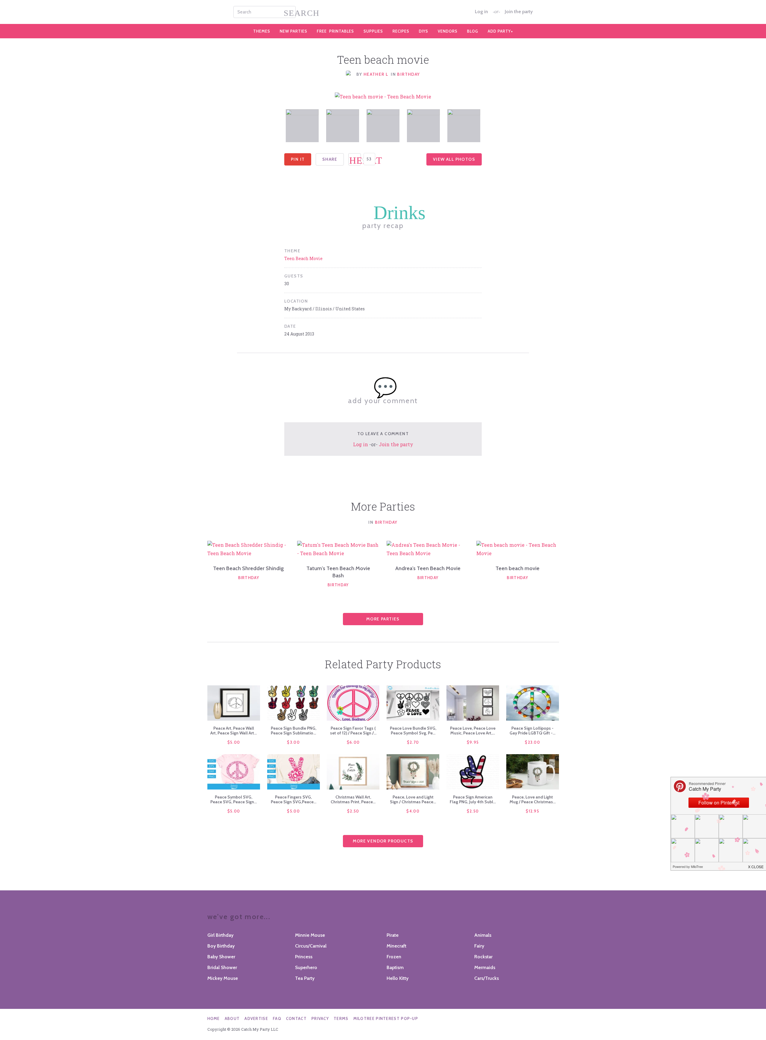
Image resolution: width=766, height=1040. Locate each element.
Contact (296, 1018)
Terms (341, 1018)
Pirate (393, 935)
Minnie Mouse (310, 935)
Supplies (373, 31)
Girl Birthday (220, 935)
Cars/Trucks (486, 978)
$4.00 (413, 811)
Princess (303, 956)
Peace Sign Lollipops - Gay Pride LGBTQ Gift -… (532, 730)
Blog (472, 31)
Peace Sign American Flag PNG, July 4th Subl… (473, 799)
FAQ (277, 1018)
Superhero (306, 967)
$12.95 (532, 811)
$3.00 (293, 742)
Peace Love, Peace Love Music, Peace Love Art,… (473, 730)
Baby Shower (221, 956)
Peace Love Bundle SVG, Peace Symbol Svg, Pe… (413, 730)
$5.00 (233, 742)
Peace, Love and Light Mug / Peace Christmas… (533, 799)
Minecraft (396, 946)
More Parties (383, 619)
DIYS (423, 31)
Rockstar (483, 956)
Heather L (376, 74)
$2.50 (353, 811)
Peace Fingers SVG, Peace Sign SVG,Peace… (293, 799)
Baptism (395, 967)
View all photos (454, 159)
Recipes (401, 31)
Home (213, 1018)
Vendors (448, 31)
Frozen (394, 956)
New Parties (293, 31)
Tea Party (304, 978)
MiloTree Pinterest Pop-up (385, 1018)
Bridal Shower (222, 967)
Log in (481, 11)
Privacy (320, 1018)
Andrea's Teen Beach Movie (427, 568)
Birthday (408, 74)
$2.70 (413, 742)
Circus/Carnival (310, 946)
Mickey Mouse (222, 978)
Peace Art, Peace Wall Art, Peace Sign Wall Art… (233, 730)
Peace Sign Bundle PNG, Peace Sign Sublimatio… (293, 730)
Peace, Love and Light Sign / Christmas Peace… (413, 799)
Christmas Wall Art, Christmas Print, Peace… (353, 799)
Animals (482, 935)
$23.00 (532, 742)
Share (329, 159)
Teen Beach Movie (303, 258)
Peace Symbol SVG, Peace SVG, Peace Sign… (233, 799)
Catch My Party (383, 12)
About (232, 1018)
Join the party (519, 11)
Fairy (479, 946)
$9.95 (473, 742)
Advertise (256, 1018)
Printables (335, 31)
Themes (261, 31)
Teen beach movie (517, 568)
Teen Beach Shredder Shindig (248, 568)
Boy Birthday (221, 946)
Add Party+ (500, 31)
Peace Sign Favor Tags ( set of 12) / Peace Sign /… (353, 730)
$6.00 (353, 742)
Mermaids (484, 967)
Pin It (298, 159)
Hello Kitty (397, 978)
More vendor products (383, 841)
